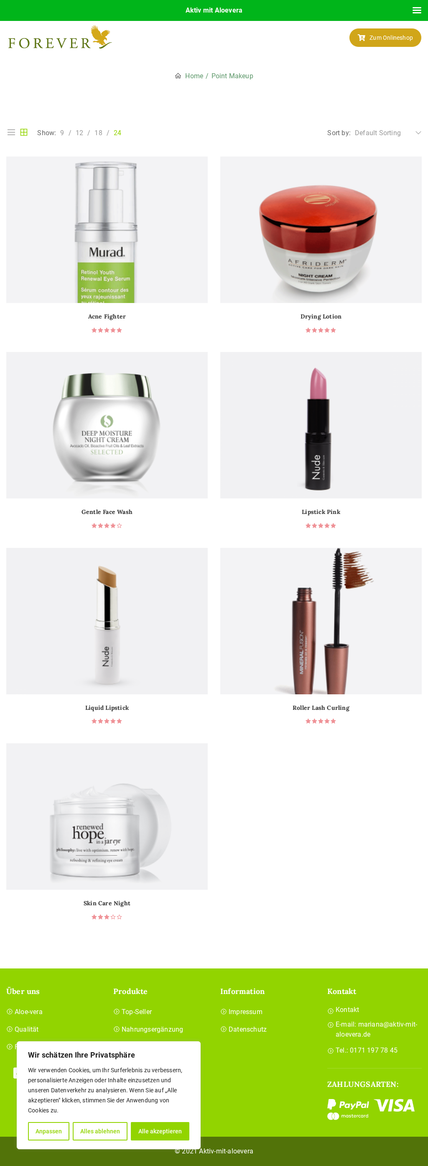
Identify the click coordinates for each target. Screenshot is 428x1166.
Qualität (27, 1029)
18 (98, 133)
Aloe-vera (29, 1012)
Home (194, 76)
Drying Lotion (321, 316)
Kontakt (347, 1010)
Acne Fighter (107, 316)
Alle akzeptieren (160, 1131)
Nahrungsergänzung (152, 1029)
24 (117, 133)
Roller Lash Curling (321, 708)
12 (79, 133)
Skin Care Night (107, 903)
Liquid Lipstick (107, 708)
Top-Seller (137, 1012)
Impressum (245, 1012)
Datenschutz (248, 1029)
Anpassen (49, 1131)
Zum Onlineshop (391, 37)
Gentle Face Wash (107, 512)
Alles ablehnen (100, 1131)
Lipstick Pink (321, 512)
